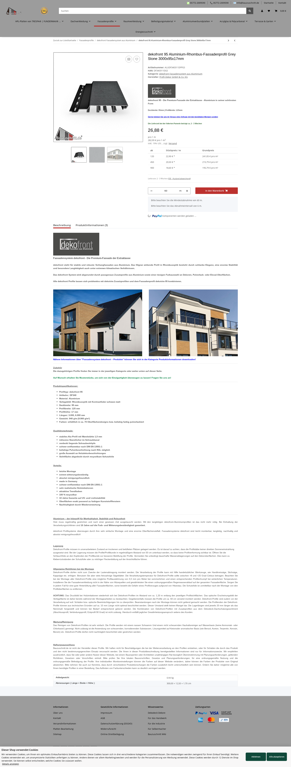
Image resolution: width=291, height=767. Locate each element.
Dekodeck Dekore (156, 712)
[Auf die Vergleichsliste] (128, 59)
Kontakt (282, 2)
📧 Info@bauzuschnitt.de (246, 2)
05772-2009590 (197, 2)
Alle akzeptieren (276, 756)
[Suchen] (249, 11)
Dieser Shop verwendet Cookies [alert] (20, 750)
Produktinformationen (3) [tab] (92, 225)
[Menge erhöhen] (187, 191)
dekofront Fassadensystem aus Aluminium (180, 73)
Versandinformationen (64, 723)
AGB (103, 718)
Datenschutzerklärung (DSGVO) (116, 723)
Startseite (269, 2)
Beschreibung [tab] (62, 225)
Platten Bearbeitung (63, 728)
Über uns (58, 712)
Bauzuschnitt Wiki (157, 734)
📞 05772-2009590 (219, 2)
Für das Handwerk (157, 718)
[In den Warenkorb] (55, 50)
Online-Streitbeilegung (112, 734)
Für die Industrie (156, 723)
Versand (173, 143)
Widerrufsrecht (108, 728)
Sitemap (57, 734)
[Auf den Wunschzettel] (136, 59)
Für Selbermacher (157, 728)
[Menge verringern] (151, 191)
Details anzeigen (10, 763)
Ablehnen (255, 756)
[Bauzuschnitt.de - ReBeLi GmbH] (28, 11)
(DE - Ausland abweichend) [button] (179, 178)
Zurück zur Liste (60, 40)
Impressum (106, 712)
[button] (262, 11)
